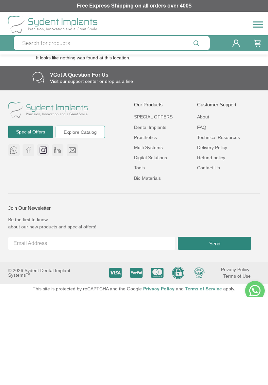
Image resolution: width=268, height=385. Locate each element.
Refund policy (211, 157)
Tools (139, 167)
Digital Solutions (150, 157)
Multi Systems (148, 147)
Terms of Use (237, 276)
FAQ (201, 127)
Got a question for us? (79, 75)
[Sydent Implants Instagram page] (43, 150)
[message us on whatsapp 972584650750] (14, 150)
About (203, 116)
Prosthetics (145, 137)
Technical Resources (218, 137)
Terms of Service (204, 288)
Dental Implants (150, 127)
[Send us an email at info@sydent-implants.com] (72, 150)
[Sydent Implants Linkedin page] (57, 150)
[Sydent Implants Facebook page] (28, 150)
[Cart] (257, 43)
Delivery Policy (212, 147)
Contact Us (208, 167)
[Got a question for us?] (38, 77)
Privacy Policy (235, 269)
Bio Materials (147, 178)
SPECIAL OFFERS (153, 116)
